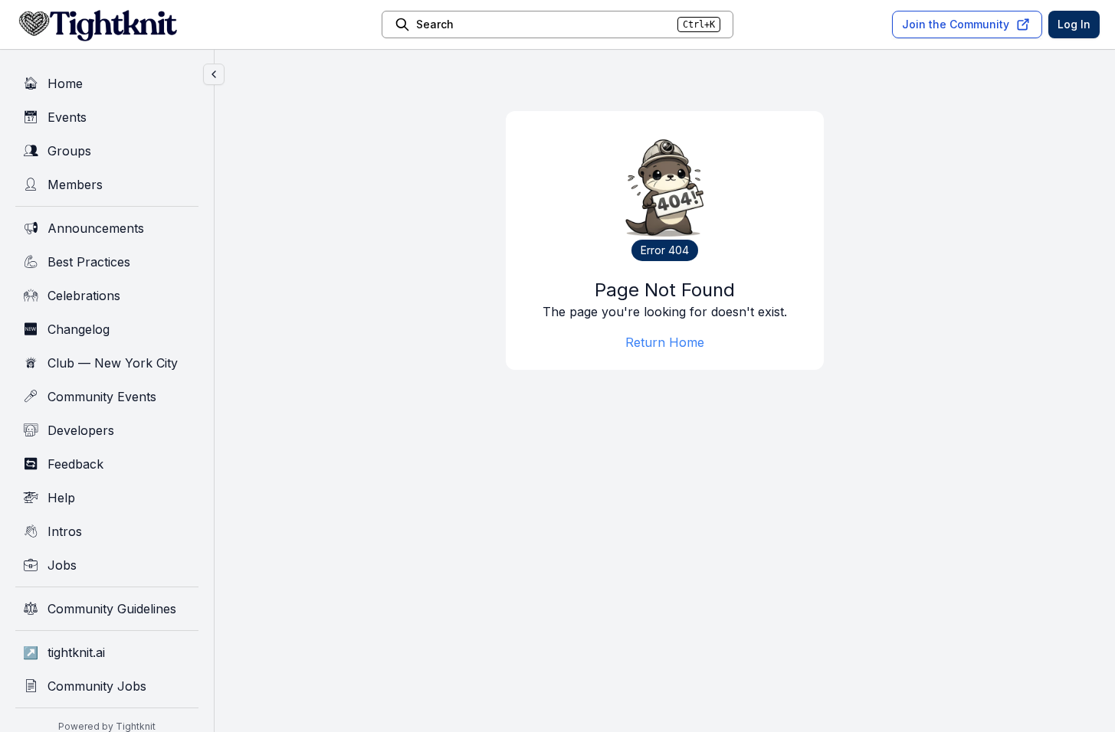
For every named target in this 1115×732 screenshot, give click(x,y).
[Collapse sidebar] (214, 74)
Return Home (664, 342)
